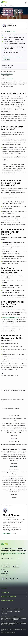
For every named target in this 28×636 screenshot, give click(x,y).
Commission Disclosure (6, 608)
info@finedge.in (4, 573)
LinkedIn (14, 533)
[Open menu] (25, 2)
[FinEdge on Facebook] (17, 578)
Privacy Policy (17, 611)
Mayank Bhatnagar (11, 25)
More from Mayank (7, 533)
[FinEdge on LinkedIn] (2, 578)
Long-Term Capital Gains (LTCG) (10, 317)
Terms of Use (4, 613)
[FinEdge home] (4, 2)
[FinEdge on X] (13, 578)
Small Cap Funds (19, 57)
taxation (11, 310)
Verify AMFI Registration (6, 611)
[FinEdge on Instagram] (10, 578)
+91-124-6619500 (5, 571)
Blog (6, 5)
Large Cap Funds (6, 59)
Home (2, 5)
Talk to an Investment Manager (9, 558)
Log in (20, 559)
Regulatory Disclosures (19, 608)
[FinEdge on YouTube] (6, 578)
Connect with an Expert (7, 74)
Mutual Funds (11, 31)
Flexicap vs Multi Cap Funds (8, 57)
